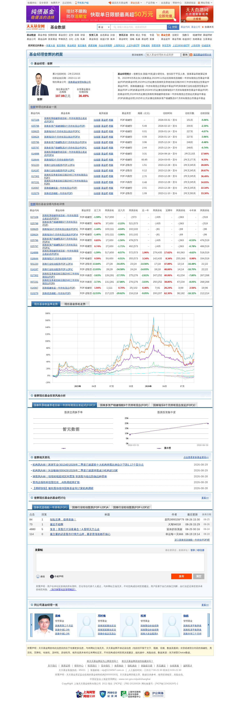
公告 (77, 39)
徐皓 (186, 615)
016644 (35, 159)
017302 (35, 176)
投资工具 (93, 35)
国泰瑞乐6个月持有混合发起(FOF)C (62, 131)
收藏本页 (208, 27)
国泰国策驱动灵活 (107, 625)
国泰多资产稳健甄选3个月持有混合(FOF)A (65, 142)
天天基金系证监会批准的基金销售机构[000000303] (92, 674)
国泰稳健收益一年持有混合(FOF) (60, 188)
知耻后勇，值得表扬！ (63, 519)
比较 (112, 35)
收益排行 (186, 39)
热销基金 (197, 39)
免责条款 (118, 665)
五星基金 (207, 39)
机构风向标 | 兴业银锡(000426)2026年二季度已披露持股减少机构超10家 (75, 470)
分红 (71, 39)
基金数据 (57, 27)
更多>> (205, 497)
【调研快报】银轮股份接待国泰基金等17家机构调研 (63, 488)
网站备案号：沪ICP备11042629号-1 (160, 683)
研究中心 (78, 665)
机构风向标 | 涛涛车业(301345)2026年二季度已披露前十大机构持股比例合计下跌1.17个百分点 (88, 464)
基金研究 (123, 39)
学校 (144, 35)
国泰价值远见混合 (107, 633)
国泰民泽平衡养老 (192, 625)
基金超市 (165, 39)
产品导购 (150, 2)
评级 (82, 35)
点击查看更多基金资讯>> (196, 457)
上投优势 (195, 45)
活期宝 (175, 35)
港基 (77, 35)
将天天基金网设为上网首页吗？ (102, 661)
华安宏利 (166, 45)
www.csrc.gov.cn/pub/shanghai (134, 679)
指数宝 (185, 35)
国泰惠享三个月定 (64, 625)
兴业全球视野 (105, 45)
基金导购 (176, 39)
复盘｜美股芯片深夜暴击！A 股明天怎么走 (75, 529)
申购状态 (63, 39)
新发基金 (52, 39)
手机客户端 (82, 2)
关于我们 (52, 665)
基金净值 (42, 35)
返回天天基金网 (120, 2)
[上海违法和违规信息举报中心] (131, 694)
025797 (35, 147)
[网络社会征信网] (108, 694)
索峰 (57, 615)
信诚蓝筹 (206, 45)
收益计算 (104, 39)
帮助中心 (177, 2)
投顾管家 (52, 35)
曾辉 (33, 106)
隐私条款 (132, 665)
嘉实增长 (61, 45)
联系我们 (92, 665)
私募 (82, 39)
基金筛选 (93, 39)
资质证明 (65, 665)
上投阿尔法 (119, 45)
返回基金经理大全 (202, 54)
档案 (111, 120)
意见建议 (161, 665)
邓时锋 (102, 615)
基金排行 (63, 35)
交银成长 (145, 45)
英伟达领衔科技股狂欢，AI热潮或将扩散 (56, 482)
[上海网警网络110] (85, 694)
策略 (132, 39)
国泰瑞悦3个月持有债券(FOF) (59, 159)
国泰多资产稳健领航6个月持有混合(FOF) (64, 126)
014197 (35, 170)
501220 (35, 165)
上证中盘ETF (133, 45)
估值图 (97, 120)
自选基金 (165, 2)
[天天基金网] (37, 27)
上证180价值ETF (181, 45)
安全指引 (105, 665)
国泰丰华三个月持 (192, 633)
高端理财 (207, 35)
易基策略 (92, 45)
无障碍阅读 (190, 2)
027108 (35, 120)
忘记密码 (66, 2)
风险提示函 (146, 665)
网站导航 (205, 2)
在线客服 (174, 665)
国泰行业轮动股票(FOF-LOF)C (59, 170)
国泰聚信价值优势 (150, 625)
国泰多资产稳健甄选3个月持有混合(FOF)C (65, 147)
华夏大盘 (50, 45)
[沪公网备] (154, 694)
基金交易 (135, 2)
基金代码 (185, 27)
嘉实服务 (82, 45)
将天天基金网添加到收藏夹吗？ (137, 661)
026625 (35, 131)
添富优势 (156, 45)
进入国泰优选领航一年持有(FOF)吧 (192, 540)
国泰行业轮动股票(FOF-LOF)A (59, 165)
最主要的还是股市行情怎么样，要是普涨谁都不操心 (80, 534)
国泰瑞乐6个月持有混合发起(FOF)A (62, 137)
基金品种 (42, 39)
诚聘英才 (187, 665)
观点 (138, 35)
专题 (152, 35)
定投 (71, 35)
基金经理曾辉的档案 (46, 54)
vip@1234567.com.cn (113, 670)
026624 (35, 137)
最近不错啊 (56, 524)
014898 (35, 153)
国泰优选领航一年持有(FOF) (58, 193)
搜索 (173, 27)
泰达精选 (71, 45)
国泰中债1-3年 (62, 629)
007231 (35, 182)
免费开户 (55, 2)
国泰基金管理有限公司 (79, 82)
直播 (152, 39)
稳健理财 (197, 35)
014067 (35, 188)
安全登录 (43, 2)
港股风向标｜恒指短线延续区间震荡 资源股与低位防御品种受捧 (70, 476)
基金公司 (195, 27)
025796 (35, 142)
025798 (35, 126)
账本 (112, 39)
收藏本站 (32, 2)
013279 (35, 193)
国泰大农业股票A (149, 633)
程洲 (143, 615)
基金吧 (145, 39)
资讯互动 (123, 35)
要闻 (132, 35)
